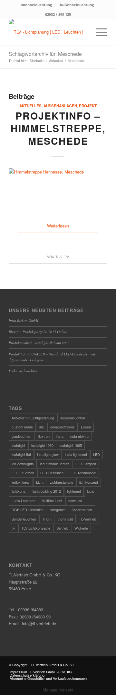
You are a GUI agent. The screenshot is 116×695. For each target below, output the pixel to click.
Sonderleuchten (24, 518)
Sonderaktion (82, 509)
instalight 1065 (71, 445)
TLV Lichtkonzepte (35, 528)
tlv (13, 528)
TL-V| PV (62, 256)
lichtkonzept (88, 482)
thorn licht (65, 518)
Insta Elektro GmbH (23, 320)
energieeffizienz (62, 426)
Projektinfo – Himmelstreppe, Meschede (58, 128)
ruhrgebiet (57, 509)
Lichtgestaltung (61, 482)
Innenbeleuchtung (35, 4)
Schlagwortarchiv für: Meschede (45, 54)
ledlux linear (21, 482)
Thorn (47, 518)
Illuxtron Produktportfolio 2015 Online (38, 331)
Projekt (88, 106)
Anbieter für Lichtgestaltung (33, 417)
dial (41, 426)
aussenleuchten (72, 417)
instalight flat (21, 454)
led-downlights (23, 463)
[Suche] (83, 32)
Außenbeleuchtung (77, 4)
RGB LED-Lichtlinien (28, 509)
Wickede (81, 528)
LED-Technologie (83, 472)
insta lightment (76, 454)
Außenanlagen (60, 106)
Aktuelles (30, 106)
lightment (74, 491)
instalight (18, 445)
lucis (90, 491)
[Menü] (98, 32)
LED (96, 454)
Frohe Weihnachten (23, 370)
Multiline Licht (52, 500)
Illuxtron (43, 436)
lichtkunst (19, 491)
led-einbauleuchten (54, 463)
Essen (86, 426)
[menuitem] (35, 4)
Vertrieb (62, 528)
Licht (40, 482)
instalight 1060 (42, 445)
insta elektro (79, 436)
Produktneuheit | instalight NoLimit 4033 (39, 342)
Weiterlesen (58, 226)
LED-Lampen (85, 463)
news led (75, 500)
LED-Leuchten (23, 472)
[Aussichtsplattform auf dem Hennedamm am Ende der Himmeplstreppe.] (58, 187)
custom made (22, 426)
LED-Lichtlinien (51, 472)
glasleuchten (21, 436)
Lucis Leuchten (23, 500)
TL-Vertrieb (87, 518)
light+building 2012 (47, 491)
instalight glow (48, 454)
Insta (59, 436)
